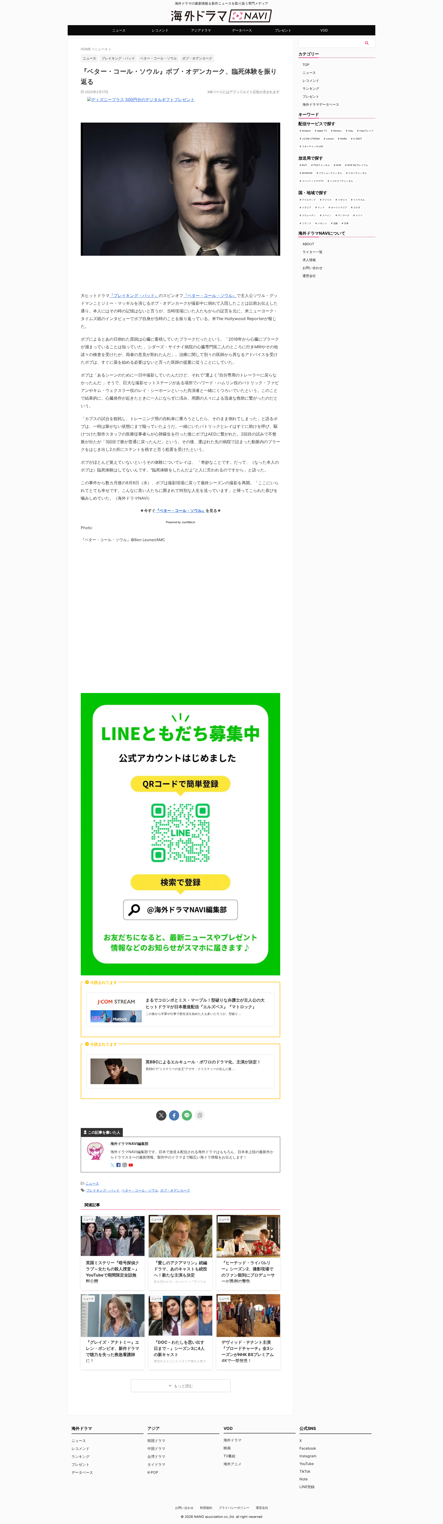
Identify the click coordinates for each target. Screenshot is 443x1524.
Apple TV (322, 130)
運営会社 (309, 276)
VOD (324, 30)
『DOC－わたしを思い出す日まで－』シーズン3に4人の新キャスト (179, 1348)
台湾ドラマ (156, 1456)
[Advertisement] (180, 619)
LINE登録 (307, 1487)
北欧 (335, 223)
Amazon (306, 130)
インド (321, 207)
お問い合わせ (313, 268)
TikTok (304, 1471)
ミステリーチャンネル (341, 181)
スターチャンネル (357, 173)
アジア (153, 1428)
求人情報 (309, 260)
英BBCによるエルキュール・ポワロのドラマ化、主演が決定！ (203, 1061)
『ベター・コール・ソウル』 (210, 295)
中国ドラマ (156, 1448)
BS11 (304, 165)
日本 (346, 223)
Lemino (330, 138)
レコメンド (160, 30)
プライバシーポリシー (234, 1508)
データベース (242, 30)
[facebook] (174, 1115)
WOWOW (307, 173)
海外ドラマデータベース (321, 104)
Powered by (180, 522)
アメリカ (326, 199)
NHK (338, 165)
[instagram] (125, 1165)
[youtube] (131, 1165)
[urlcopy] (200, 1115)
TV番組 (229, 1456)
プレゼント (283, 30)
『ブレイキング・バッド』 (134, 295)
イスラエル (359, 199)
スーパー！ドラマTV (313, 181)
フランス (306, 223)
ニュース (119, 30)
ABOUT (308, 244)
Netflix (343, 138)
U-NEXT (357, 138)
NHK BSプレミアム (357, 165)
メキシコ (322, 223)
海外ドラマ (232, 1440)
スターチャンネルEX (312, 146)
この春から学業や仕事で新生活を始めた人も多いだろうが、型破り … (193, 1014)
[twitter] (161, 1115)
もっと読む (183, 1385)
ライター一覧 (313, 252)
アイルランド (309, 199)
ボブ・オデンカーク (197, 58)
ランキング (311, 88)
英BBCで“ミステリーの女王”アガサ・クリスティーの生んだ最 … (190, 1069)
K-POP (152, 1472)
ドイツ (359, 215)
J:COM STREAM (311, 138)
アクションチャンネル (330, 173)
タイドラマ (156, 1464)
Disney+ (337, 130)
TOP (306, 65)
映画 (227, 1448)
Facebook (307, 1448)
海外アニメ (232, 1464)
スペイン (326, 215)
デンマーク (343, 215)
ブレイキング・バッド (118, 58)
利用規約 (206, 1508)
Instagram (307, 1456)
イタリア (306, 207)
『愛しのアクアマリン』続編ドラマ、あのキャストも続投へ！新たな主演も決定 (180, 1269)
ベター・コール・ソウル (158, 58)
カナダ (356, 207)
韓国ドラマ (156, 1440)
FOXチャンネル (322, 165)
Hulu (350, 130)
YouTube (306, 1463)
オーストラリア (339, 207)
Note (303, 1479)
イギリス (342, 199)
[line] (187, 1115)
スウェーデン (309, 215)
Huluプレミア (366, 130)
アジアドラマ (201, 30)
